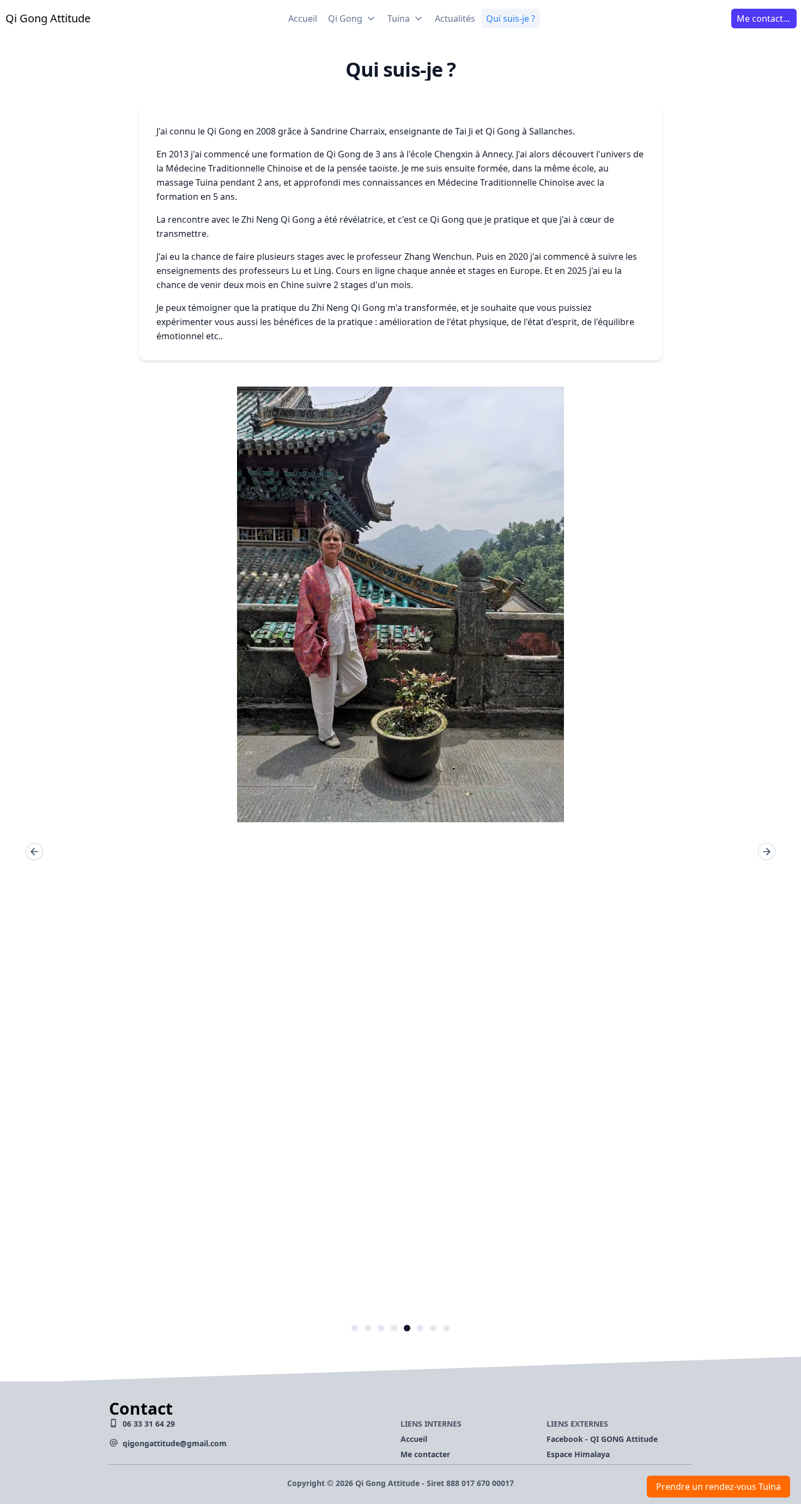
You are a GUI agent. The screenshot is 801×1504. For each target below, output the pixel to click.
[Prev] (34, 851)
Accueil (413, 1439)
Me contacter (425, 1454)
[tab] (354, 1328)
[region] (400, 851)
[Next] (766, 851)
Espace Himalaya (578, 1454)
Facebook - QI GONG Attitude (602, 1439)
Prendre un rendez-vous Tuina (718, 1487)
